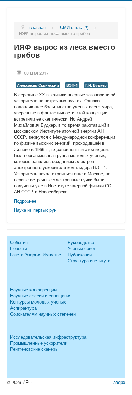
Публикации (80, 254)
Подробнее (25, 201)
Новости (18, 248)
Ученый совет (82, 248)
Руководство (81, 242)
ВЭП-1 (72, 85)
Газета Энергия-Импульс (35, 254)
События (19, 242)
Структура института (89, 260)
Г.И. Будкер (96, 85)
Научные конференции (33, 289)
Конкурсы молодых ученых (38, 301)
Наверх (117, 382)
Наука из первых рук (35, 210)
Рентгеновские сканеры (34, 349)
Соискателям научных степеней (43, 314)
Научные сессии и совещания (40, 295)
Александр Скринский (38, 85)
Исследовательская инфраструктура (48, 337)
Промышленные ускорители (38, 343)
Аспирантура (23, 308)
